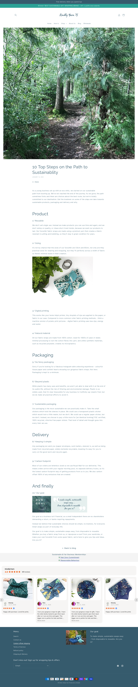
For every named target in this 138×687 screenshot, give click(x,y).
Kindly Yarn (66, 682)
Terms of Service (19, 647)
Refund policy (18, 650)
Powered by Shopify (74, 682)
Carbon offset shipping (21, 643)
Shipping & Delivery (20, 654)
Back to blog (70, 548)
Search (15, 636)
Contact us (17, 640)
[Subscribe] (47, 665)
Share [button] (37, 182)
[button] (15, 15)
